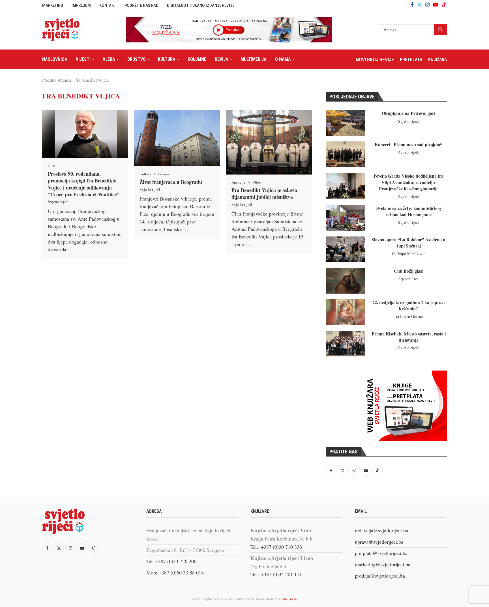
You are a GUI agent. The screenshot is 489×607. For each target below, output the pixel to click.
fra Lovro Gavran (408, 316)
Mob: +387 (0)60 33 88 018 (175, 572)
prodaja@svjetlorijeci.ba (380, 575)
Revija (221, 59)
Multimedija (254, 59)
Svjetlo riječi (58, 202)
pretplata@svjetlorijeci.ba (381, 553)
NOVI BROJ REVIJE (375, 60)
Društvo (136, 59)
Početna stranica (56, 80)
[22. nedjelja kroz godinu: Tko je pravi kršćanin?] (345, 312)
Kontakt (107, 5)
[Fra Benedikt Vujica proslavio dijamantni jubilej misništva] (269, 142)
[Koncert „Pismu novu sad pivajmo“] (345, 154)
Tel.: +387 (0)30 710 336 (276, 546)
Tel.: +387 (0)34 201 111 (276, 574)
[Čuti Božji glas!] (345, 281)
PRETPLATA (411, 59)
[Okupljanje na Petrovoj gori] (345, 123)
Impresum (81, 5)
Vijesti (83, 59)
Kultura (166, 59)
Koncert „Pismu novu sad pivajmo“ (408, 144)
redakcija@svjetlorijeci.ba (381, 530)
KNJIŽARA (437, 59)
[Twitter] (419, 5)
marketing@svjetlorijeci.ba (382, 564)
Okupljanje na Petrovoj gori (408, 113)
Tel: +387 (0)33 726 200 (171, 561)
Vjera (109, 59)
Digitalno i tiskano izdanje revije (200, 5)
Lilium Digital (288, 599)
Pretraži (440, 29)
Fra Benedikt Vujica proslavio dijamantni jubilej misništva (264, 193)
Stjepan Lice (408, 278)
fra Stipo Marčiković (408, 253)
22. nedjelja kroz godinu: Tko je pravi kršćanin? (408, 305)
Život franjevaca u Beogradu (171, 182)
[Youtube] (435, 5)
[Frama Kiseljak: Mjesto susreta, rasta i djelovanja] (345, 343)
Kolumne (197, 59)
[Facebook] (412, 5)
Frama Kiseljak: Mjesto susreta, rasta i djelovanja (409, 336)
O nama (283, 59)
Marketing (52, 5)
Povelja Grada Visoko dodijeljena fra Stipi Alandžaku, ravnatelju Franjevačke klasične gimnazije (408, 182)
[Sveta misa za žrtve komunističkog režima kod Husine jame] (345, 218)
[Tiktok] (444, 5)
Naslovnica (54, 59)
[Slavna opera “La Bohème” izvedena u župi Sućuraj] (345, 249)
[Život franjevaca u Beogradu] (177, 138)
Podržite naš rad (141, 5)
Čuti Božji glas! (408, 271)
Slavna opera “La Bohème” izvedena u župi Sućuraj (408, 242)
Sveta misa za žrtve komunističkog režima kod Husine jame (408, 211)
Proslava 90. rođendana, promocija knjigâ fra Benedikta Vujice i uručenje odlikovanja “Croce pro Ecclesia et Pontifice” (83, 184)
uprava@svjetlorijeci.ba (379, 541)
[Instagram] (427, 5)
